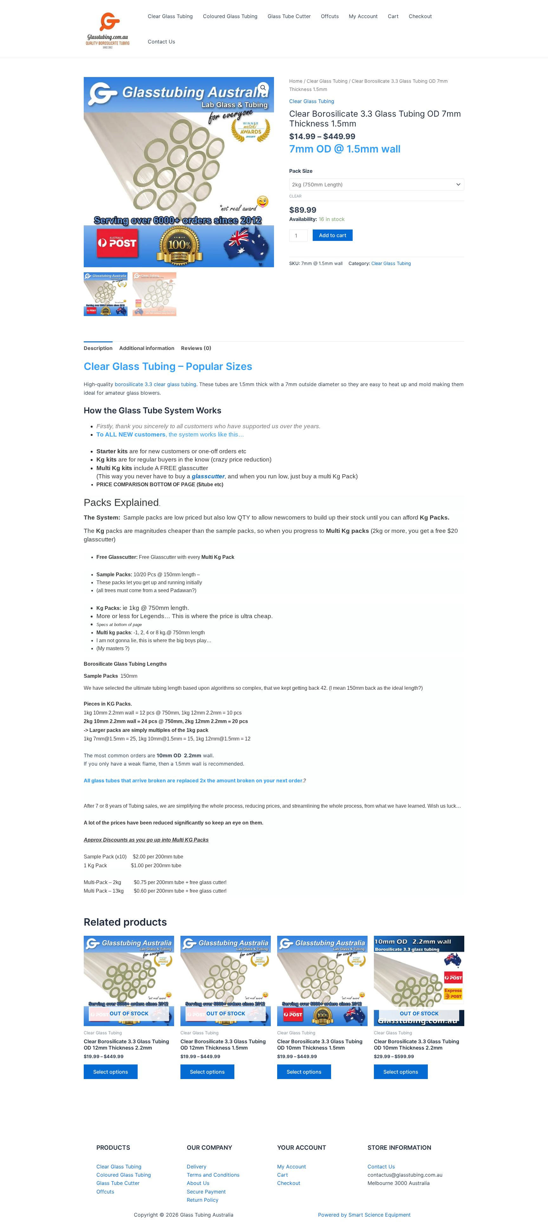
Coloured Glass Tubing (230, 16)
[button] (263, 88)
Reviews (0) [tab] (196, 348)
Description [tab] (98, 348)
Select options (110, 1072)
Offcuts (330, 16)
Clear (295, 196)
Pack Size (301, 171)
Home (296, 81)
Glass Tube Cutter (289, 16)
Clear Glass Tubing (170, 16)
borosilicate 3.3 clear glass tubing (155, 384)
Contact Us (161, 41)
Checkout (420, 16)
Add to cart (332, 235)
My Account (363, 16)
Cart (393, 16)
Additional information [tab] (146, 348)
